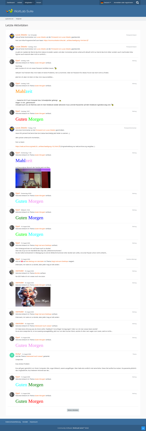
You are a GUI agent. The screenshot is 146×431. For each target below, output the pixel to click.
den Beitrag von (35, 261)
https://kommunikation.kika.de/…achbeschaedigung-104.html (65, 40)
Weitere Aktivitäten (73, 410)
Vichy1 (18, 354)
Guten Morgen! (40, 63)
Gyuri (17, 60)
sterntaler (19, 271)
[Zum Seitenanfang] (143, 428)
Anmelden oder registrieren (123, 2)
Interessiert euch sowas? (43, 326)
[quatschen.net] (73, 11)
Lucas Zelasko (21, 35)
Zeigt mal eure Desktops (43, 245)
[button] (105, 2)
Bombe (37, 273)
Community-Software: (73, 428)
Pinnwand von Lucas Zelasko (61, 37)
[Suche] (137, 2)
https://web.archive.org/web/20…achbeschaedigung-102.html (36, 146)
